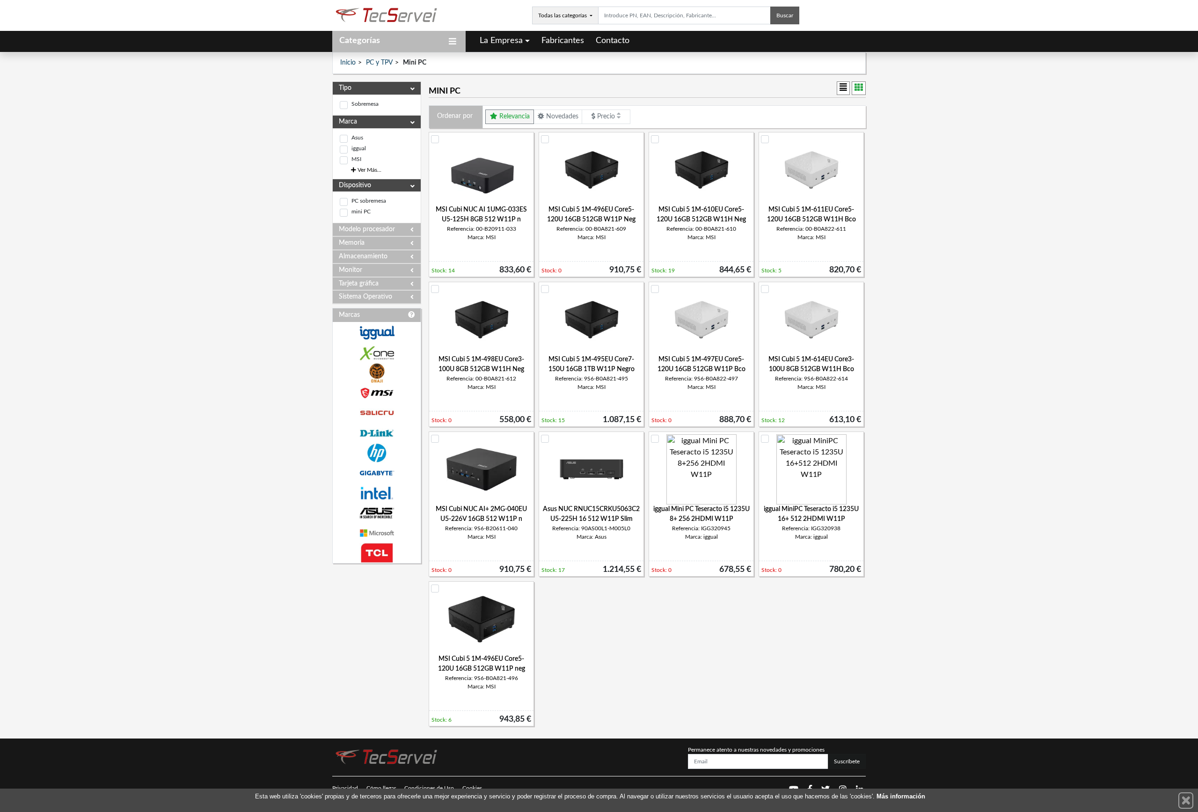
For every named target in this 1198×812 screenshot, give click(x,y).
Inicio (348, 62)
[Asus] (377, 513)
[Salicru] (377, 413)
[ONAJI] (377, 373)
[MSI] (377, 393)
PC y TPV (379, 62)
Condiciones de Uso (429, 788)
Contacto (612, 41)
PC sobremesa (368, 201)
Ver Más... (368, 170)
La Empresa (501, 41)
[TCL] (377, 553)
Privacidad (345, 788)
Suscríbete (847, 761)
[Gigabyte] (377, 473)
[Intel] (377, 493)
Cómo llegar (381, 788)
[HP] (377, 453)
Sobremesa (365, 104)
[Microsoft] (377, 533)
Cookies (472, 788)
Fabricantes (562, 41)
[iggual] (377, 332)
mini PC (361, 211)
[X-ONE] (377, 353)
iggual (358, 148)
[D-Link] (377, 433)
